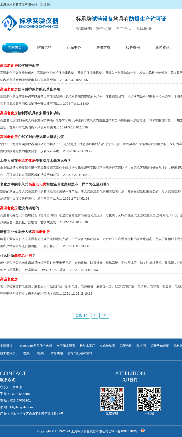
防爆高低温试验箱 (79, 353)
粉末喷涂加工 (9, 353)
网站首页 (15, 47)
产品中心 (74, 47)
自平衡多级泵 (66, 345)
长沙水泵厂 (87, 345)
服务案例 (133, 47)
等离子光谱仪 (159, 345)
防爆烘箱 (44, 47)
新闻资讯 (162, 47)
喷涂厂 (41, 353)
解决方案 (103, 47)
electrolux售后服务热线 (36, 345)
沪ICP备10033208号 (123, 431)
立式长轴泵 (107, 345)
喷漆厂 (27, 353)
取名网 (141, 345)
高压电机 (126, 345)
